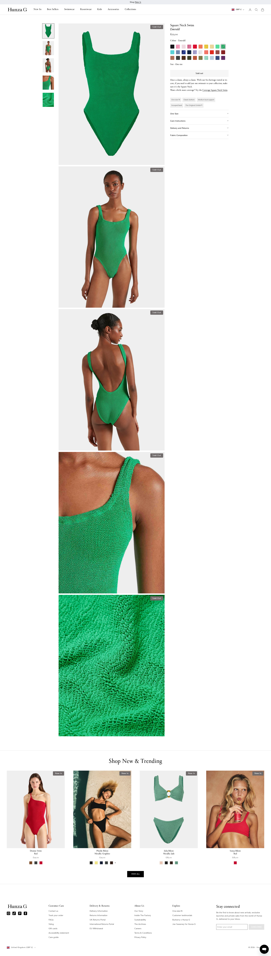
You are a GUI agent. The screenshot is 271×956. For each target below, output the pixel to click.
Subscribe (256, 927)
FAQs (51, 919)
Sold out (199, 73)
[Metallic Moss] (200, 58)
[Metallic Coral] (206, 52)
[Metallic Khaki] (189, 58)
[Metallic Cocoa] (172, 58)
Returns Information (98, 915)
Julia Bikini (168, 852)
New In (37, 9)
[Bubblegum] (178, 46)
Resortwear (86, 9)
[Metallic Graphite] (178, 58)
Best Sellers (52, 9)
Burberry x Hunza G (181, 919)
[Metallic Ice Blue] (212, 58)
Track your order (56, 915)
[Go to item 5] (48, 99)
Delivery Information (99, 911)
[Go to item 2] (48, 48)
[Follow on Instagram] (8, 913)
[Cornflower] (178, 52)
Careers (137, 928)
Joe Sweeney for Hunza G (184, 924)
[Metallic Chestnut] (223, 52)
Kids (99, 9)
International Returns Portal (102, 924)
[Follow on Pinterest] (19, 913)
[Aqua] (172, 52)
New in (138, 2)
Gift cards (53, 928)
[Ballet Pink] (184, 46)
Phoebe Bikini (102, 852)
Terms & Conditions (143, 933)
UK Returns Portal (97, 919)
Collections (130, 9)
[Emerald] (223, 46)
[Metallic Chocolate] (184, 58)
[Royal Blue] (184, 52)
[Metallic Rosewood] (217, 52)
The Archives (140, 924)
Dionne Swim (36, 852)
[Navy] (189, 52)
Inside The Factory (142, 915)
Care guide (54, 937)
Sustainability (140, 919)
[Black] (172, 46)
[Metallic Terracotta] (195, 58)
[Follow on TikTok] (14, 913)
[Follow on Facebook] (25, 913)
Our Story (138, 911)
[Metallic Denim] (217, 58)
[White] (200, 52)
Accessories (113, 9)
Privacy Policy (140, 937)
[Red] (195, 46)
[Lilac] (195, 52)
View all (135, 874)
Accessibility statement (59, 933)
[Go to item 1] (48, 30)
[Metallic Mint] (206, 58)
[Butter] (212, 46)
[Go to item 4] (48, 82)
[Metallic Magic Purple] (223, 58)
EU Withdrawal (96, 928)
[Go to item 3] (48, 65)
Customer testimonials (182, 915)
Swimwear (69, 9)
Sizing (51, 924)
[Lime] (217, 46)
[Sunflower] (206, 46)
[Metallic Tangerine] (212, 52)
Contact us (53, 911)
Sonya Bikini (235, 852)
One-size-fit (177, 911)
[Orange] (200, 46)
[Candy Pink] (189, 46)
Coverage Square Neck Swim (214, 90)
